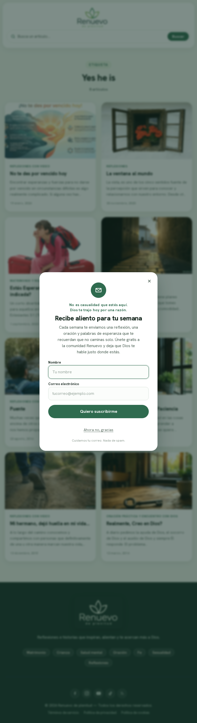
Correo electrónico (63, 384)
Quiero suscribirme (98, 411)
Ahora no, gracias (98, 429)
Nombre (54, 362)
